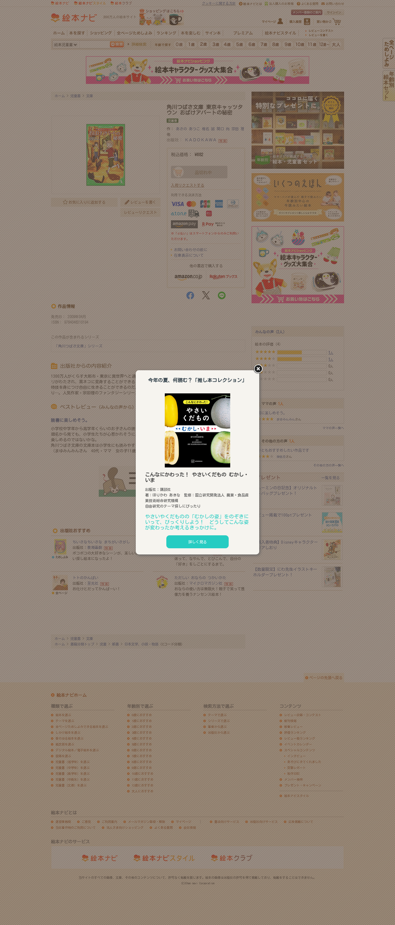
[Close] (259, 369)
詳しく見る (197, 542)
